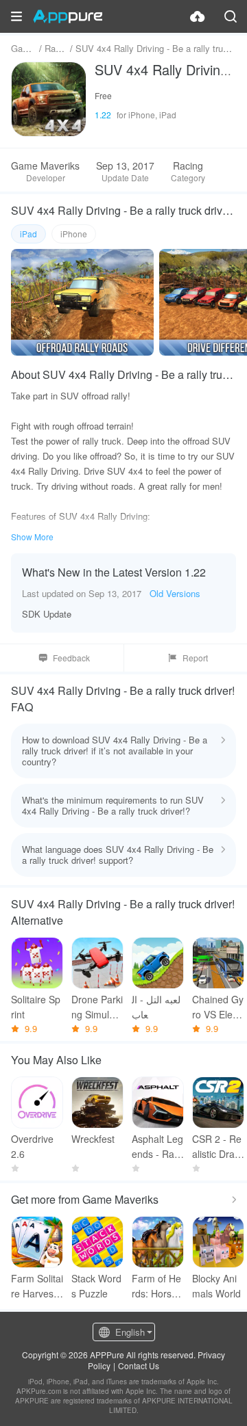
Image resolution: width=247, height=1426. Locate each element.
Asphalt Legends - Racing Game (157, 1146)
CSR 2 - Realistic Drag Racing (217, 1146)
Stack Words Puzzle (96, 1285)
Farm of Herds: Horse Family (156, 1286)
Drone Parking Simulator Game (97, 1007)
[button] (16, 16)
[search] (230, 16)
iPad (28, 233)
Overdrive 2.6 (32, 1146)
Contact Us (138, 1365)
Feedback (71, 657)
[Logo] (67, 16)
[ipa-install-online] (197, 16)
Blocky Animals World (216, 1285)
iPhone (73, 233)
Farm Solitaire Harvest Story (37, 1286)
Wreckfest (93, 1139)
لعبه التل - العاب (156, 1006)
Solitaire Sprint (35, 1006)
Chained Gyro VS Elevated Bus (218, 1007)
